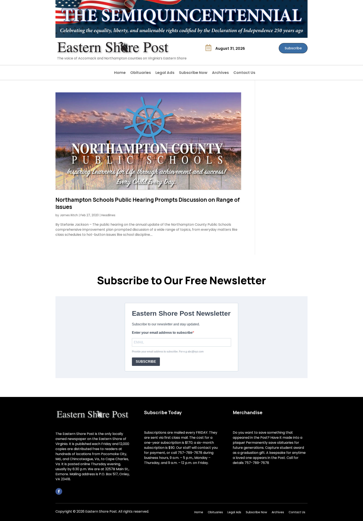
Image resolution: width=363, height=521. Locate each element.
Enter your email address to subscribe (162, 332)
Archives (220, 73)
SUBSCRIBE (146, 361)
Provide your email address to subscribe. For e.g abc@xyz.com (168, 351)
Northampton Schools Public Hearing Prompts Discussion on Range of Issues (147, 203)
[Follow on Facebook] (58, 491)
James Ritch (69, 215)
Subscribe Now (193, 73)
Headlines (108, 215)
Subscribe (293, 48)
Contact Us (244, 73)
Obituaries (140, 73)
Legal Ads (164, 73)
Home (120, 73)
